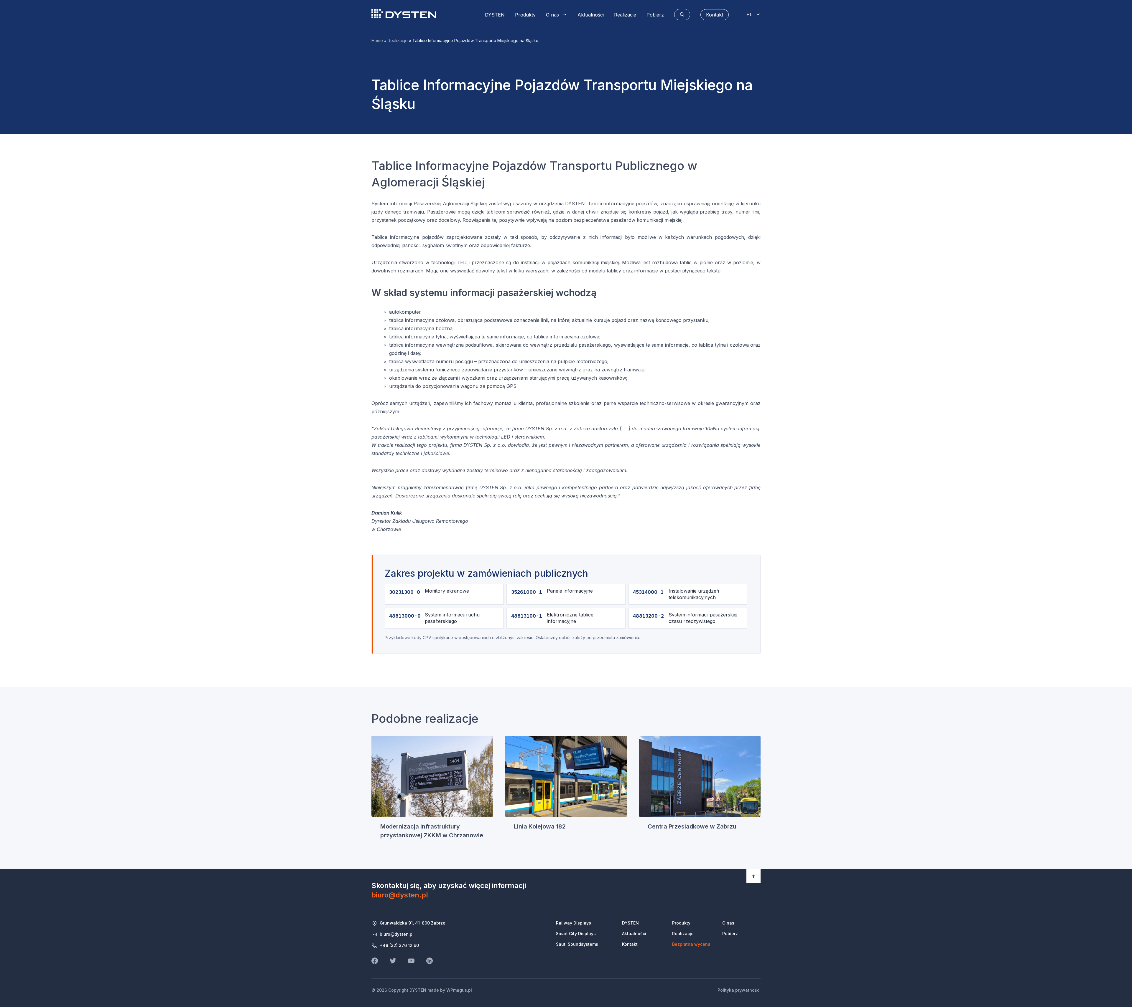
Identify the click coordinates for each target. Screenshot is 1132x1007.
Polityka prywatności (739, 990)
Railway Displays (573, 922)
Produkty (525, 15)
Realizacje (625, 15)
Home (377, 40)
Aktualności (590, 15)
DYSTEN (403, 13)
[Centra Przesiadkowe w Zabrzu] (700, 776)
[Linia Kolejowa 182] (566, 776)
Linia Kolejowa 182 (540, 826)
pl (749, 14)
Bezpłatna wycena (691, 944)
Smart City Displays (576, 933)
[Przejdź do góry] (753, 876)
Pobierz (655, 15)
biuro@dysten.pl (399, 895)
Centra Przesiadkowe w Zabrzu (692, 826)
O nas (552, 15)
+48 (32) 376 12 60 (399, 945)
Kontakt (630, 944)
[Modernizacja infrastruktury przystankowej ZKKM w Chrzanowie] (432, 776)
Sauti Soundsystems (577, 944)
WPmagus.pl (459, 990)
